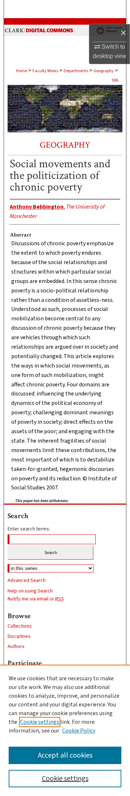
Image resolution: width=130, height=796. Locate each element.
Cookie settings (39, 722)
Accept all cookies (65, 755)
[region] (65, 730)
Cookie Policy (78, 731)
